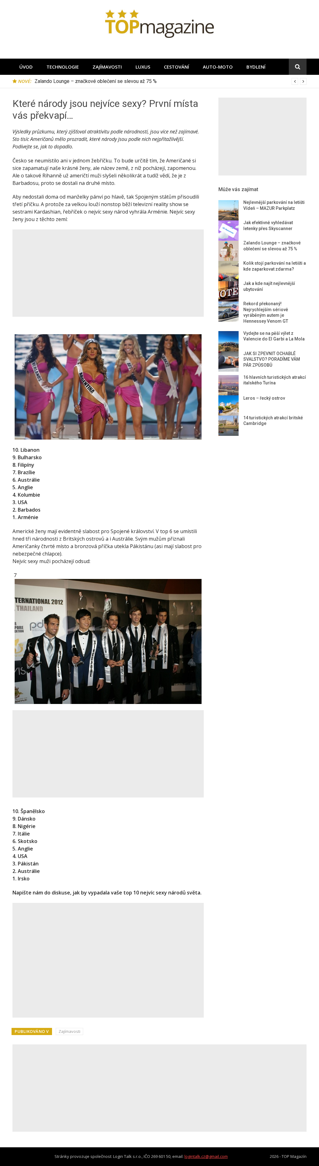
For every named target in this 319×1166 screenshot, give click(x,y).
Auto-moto (218, 67)
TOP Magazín (294, 1156)
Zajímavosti (107, 67)
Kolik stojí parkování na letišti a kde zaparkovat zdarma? (95, 81)
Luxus (143, 67)
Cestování (176, 67)
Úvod (26, 67)
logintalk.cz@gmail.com (206, 1156)
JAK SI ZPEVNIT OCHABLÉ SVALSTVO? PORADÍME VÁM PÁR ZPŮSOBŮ (271, 359)
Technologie (62, 67)
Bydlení (255, 67)
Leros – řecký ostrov (264, 398)
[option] (171, 81)
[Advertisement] (108, 273)
